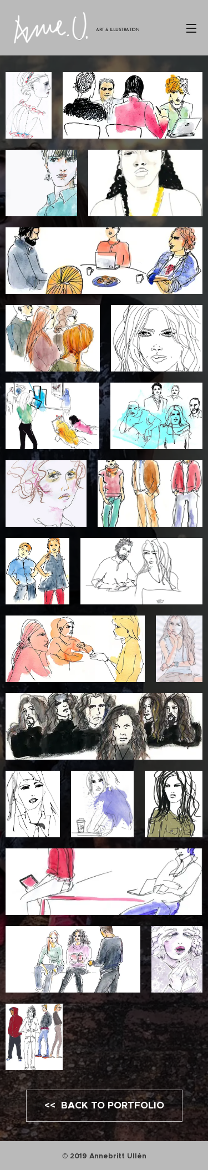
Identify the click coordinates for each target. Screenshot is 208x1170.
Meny (191, 28)
